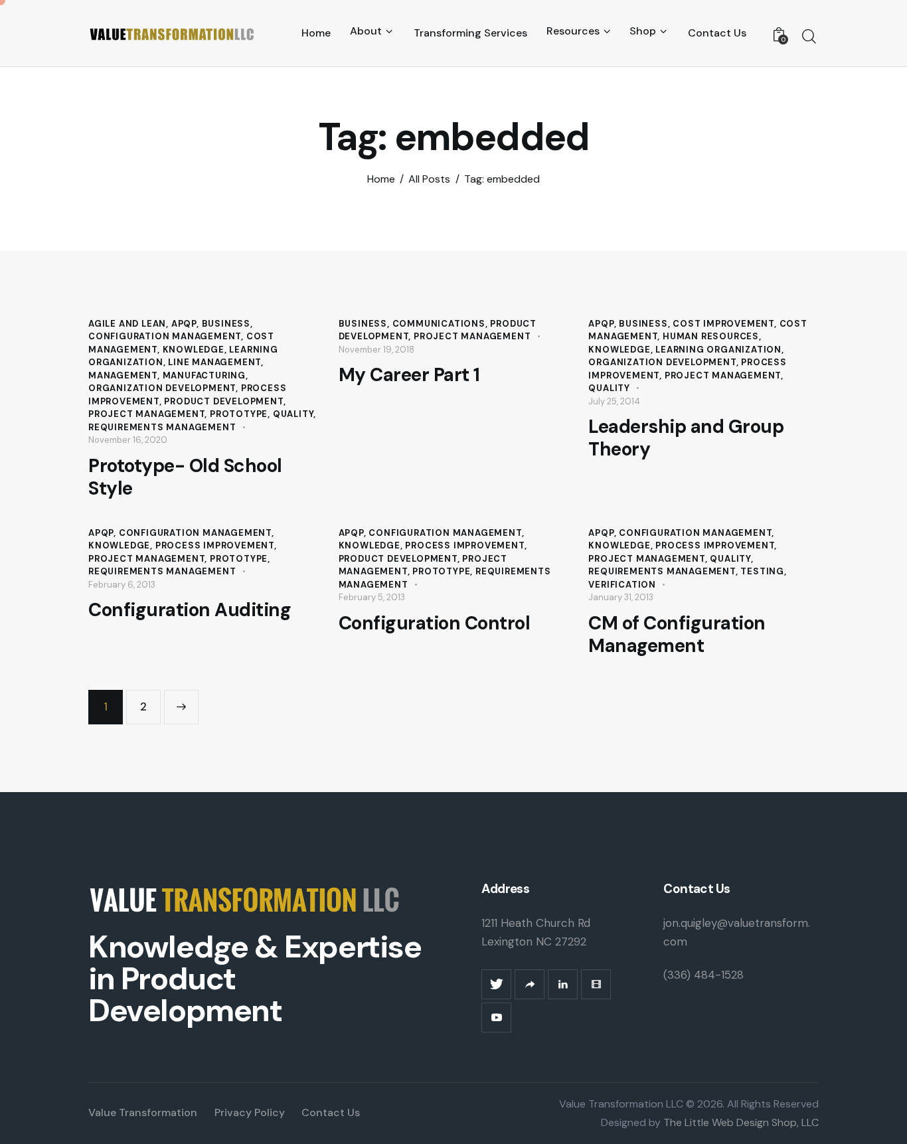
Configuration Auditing (189, 610)
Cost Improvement (723, 323)
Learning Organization (718, 349)
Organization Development (162, 388)
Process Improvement (214, 545)
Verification (622, 584)
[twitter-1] (496, 984)
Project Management (146, 414)
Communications (438, 323)
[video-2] (596, 984)
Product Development (223, 401)
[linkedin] (563, 984)
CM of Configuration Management (677, 634)
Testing (762, 571)
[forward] (529, 984)
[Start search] (809, 36)
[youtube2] (496, 1017)
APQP (184, 323)
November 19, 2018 (376, 349)
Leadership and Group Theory (685, 438)
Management (122, 375)
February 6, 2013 (121, 584)
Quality (293, 414)
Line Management (214, 362)
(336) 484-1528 (703, 974)
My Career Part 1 (409, 375)
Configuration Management (164, 336)
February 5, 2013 (372, 597)
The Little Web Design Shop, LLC (740, 1122)
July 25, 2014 (614, 401)
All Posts (429, 179)
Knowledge (193, 349)
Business (226, 323)
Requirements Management (162, 427)
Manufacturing (204, 375)
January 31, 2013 (620, 597)
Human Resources (711, 336)
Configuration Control (435, 623)
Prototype (239, 414)
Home (381, 179)
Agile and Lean (127, 323)
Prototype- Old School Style (185, 477)
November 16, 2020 (127, 440)
